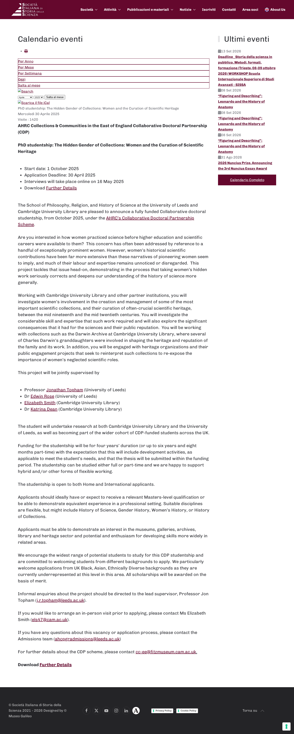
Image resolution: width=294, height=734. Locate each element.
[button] (262, 711)
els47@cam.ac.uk (49, 619)
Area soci (250, 10)
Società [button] (86, 10)
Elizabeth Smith (40, 402)
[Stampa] (26, 51)
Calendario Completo (247, 180)
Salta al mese (29, 85)
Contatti (229, 10)
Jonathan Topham (64, 389)
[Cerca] (25, 91)
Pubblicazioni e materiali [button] (148, 10)
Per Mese (26, 67)
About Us (277, 10)
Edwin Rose (42, 396)
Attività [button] (110, 10)
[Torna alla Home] (28, 9)
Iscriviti (209, 10)
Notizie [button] (185, 10)
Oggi (21, 79)
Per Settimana (30, 73)
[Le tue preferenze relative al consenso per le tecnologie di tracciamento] (286, 726)
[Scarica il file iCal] (34, 103)
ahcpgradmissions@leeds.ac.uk (87, 638)
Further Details (61, 187)
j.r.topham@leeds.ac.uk (60, 600)
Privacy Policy (164, 710)
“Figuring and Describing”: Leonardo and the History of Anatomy (241, 101)
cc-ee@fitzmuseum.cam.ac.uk (166, 651)
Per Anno (25, 61)
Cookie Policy (188, 710)
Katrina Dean (44, 409)
